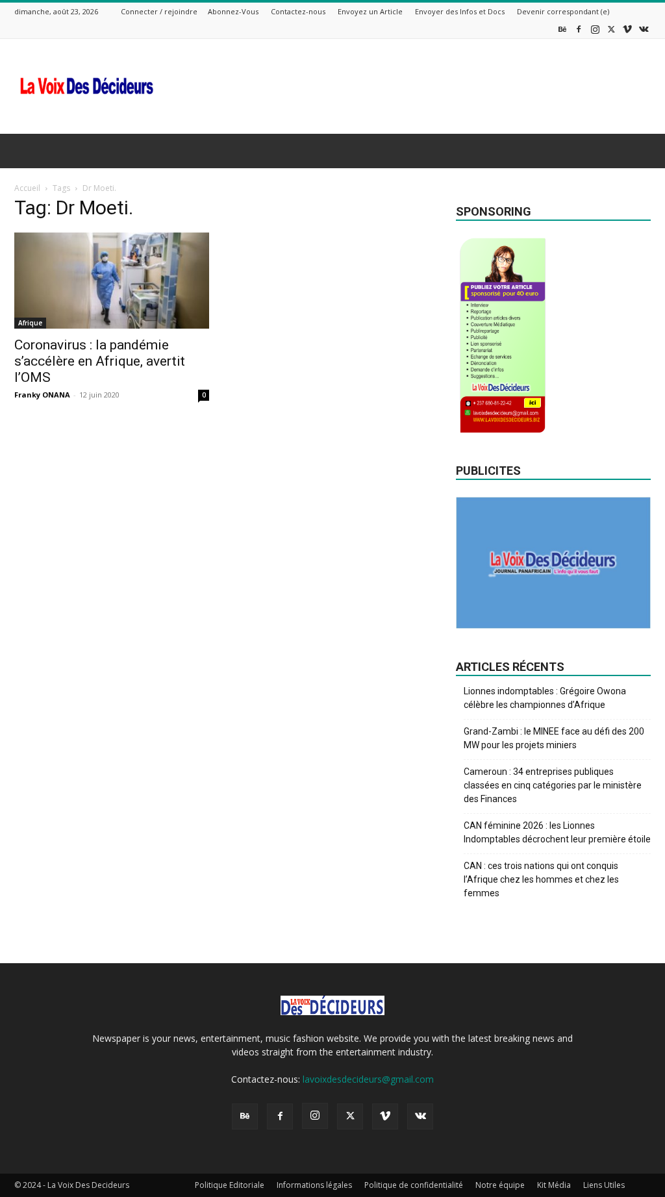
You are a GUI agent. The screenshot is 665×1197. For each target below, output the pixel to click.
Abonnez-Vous (233, 11)
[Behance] (562, 29)
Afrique (30, 322)
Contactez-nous (298, 11)
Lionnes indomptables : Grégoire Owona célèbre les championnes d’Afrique (545, 698)
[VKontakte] (643, 29)
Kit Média (554, 1185)
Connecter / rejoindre (159, 11)
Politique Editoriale (229, 1185)
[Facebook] (578, 29)
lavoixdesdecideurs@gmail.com (368, 1079)
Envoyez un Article (370, 11)
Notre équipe (500, 1185)
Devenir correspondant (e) (563, 11)
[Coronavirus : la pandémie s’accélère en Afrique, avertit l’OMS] (111, 281)
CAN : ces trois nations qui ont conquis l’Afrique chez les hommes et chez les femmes (541, 879)
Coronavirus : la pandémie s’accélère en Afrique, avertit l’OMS (99, 361)
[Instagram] (595, 29)
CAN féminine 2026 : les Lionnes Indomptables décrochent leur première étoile (557, 832)
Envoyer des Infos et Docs (460, 11)
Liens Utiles (604, 1185)
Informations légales (314, 1185)
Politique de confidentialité (413, 1185)
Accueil (27, 188)
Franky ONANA (42, 394)
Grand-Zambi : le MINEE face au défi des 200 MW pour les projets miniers (554, 738)
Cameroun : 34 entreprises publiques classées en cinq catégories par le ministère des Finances (553, 785)
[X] (611, 29)
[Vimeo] (627, 29)
